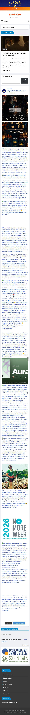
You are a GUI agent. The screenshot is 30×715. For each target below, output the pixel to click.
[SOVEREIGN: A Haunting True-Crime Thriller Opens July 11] (15, 43)
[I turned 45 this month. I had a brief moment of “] (15, 397)
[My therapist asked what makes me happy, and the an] (15, 318)
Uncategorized (6, 694)
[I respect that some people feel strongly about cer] (15, 555)
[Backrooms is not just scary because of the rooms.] (15, 239)
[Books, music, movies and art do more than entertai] (15, 187)
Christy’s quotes (6, 634)
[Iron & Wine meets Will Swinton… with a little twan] (15, 608)
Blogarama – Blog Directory (9, 702)
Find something (7, 76)
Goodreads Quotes (25, 645)
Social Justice (6, 687)
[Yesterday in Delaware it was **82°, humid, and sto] (15, 502)
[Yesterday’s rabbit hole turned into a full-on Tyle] (15, 345)
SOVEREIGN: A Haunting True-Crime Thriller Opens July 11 (14, 54)
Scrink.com (15, 14)
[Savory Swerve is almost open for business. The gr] (15, 108)
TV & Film (5, 49)
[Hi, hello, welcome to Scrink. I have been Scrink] (15, 292)
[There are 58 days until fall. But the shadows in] (15, 134)
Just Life (5, 681)
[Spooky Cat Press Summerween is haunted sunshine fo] (15, 213)
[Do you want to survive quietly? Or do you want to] (15, 529)
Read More (5, 70)
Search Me (24, 80)
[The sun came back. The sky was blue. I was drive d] (15, 476)
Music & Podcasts (7, 684)
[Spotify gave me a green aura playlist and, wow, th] (15, 371)
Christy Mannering (8, 58)
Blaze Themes (22, 712)
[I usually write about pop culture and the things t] (15, 450)
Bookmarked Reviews (8, 675)
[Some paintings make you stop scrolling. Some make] (15, 161)
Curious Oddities (7, 678)
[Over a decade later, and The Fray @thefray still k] (15, 581)
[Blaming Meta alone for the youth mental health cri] (15, 424)
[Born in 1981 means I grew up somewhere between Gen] (15, 266)
